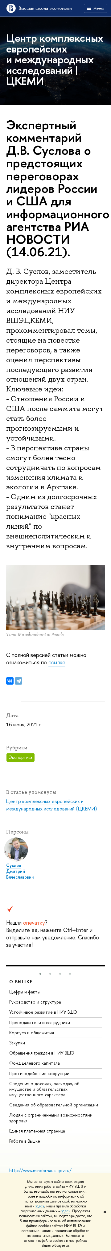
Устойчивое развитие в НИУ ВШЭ (43, 1012)
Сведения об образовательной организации (53, 1105)
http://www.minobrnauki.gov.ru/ (40, 1170)
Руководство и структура (35, 1002)
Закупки (17, 1043)
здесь (39, 1206)
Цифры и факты (24, 992)
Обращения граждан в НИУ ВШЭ (41, 1053)
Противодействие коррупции (39, 1073)
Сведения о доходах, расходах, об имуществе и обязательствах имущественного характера (44, 1089)
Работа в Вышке (24, 1141)
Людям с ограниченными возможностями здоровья (50, 1117)
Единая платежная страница (37, 1131)
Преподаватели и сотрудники (39, 1022)
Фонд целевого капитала (34, 1063)
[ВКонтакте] (10, 681)
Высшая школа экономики (45, 8)
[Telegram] (18, 681)
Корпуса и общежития (31, 1032)
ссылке (56, 662)
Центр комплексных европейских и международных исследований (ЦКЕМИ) (51, 805)
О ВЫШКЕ (21, 982)
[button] (40, 974)
